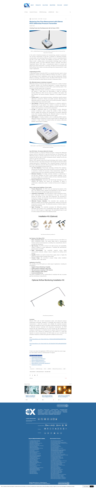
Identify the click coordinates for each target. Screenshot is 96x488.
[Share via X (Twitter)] (32, 375)
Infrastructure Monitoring (43, 413)
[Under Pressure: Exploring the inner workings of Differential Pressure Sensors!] (64, 390)
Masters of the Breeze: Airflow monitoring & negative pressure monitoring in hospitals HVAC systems (31, 396)
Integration (65, 411)
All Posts (26, 12)
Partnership (40, 411)
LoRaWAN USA (51, 12)
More (57, 12)
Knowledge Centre (63, 409)
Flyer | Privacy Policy (62, 410)
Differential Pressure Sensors (57, 368)
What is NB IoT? (57, 414)
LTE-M (45, 368)
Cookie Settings (85, 486)
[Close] (94, 486)
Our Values (40, 409)
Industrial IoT (32, 368)
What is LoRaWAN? (49, 414)
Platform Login (41, 410)
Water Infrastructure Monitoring (54, 413)
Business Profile (54, 409)
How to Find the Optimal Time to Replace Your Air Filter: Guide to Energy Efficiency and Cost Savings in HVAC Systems (47, 396)
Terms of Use (46, 409)
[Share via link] (37, 375)
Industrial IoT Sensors (33, 12)
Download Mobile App (56, 411)
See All (70, 383)
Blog (50, 411)
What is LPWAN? (41, 414)
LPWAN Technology (42, 12)
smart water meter (47, 371)
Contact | (47, 410)
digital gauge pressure (40, 371)
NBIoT (64, 368)
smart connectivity (33, 371)
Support (51, 410)
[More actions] (65, 19)
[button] (32, 5)
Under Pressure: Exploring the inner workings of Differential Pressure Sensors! (64, 396)
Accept (92, 486)
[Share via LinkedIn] (34, 375)
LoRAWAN (49, 368)
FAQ (55, 410)
